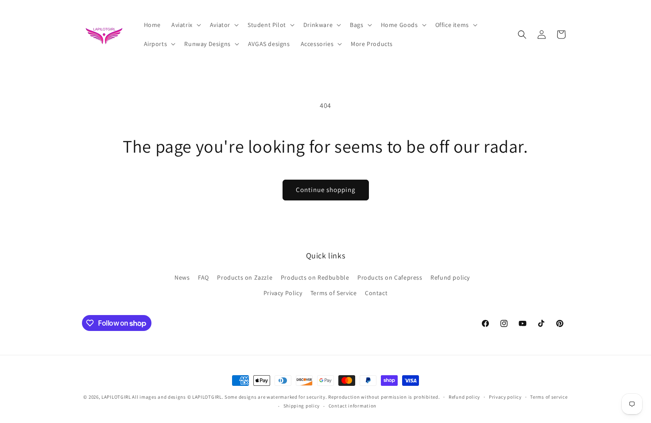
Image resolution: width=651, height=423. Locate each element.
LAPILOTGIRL (116, 397)
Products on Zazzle (244, 277)
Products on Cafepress (389, 277)
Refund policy (450, 277)
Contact (376, 293)
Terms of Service (333, 293)
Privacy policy (505, 397)
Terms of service (548, 397)
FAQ (203, 277)
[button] (185, 24)
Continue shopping (326, 189)
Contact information (352, 406)
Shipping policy (301, 406)
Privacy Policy (283, 293)
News (182, 277)
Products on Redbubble (315, 277)
